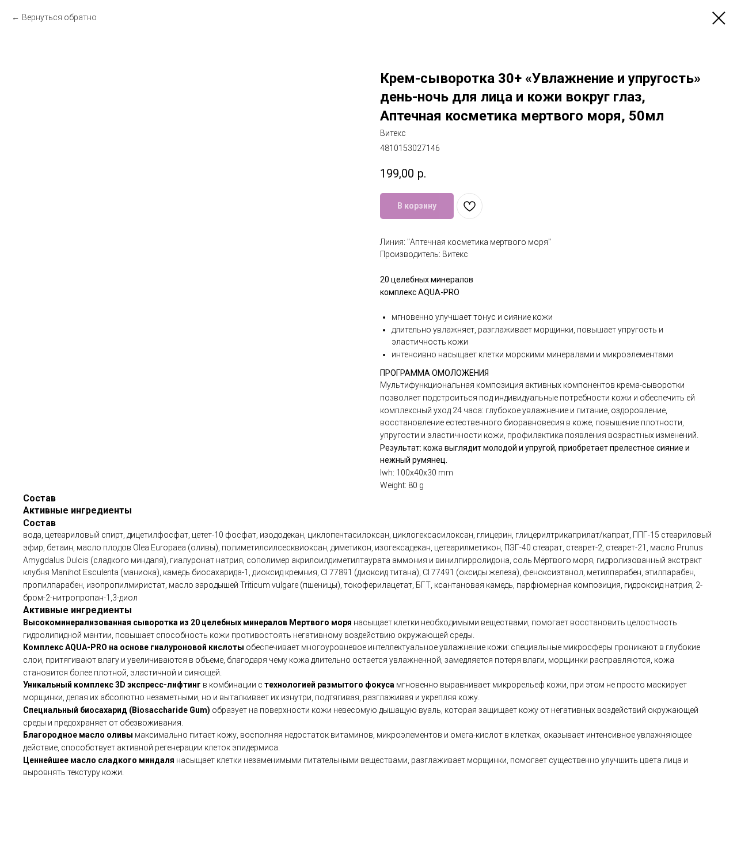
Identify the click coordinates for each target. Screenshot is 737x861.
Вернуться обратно (59, 17)
